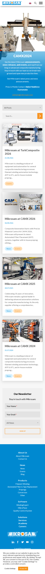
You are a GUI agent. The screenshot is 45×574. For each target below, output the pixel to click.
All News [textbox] (10, 423)
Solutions (22, 517)
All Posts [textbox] (8, 108)
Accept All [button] (23, 568)
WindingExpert (22, 505)
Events (22, 471)
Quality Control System (22, 511)
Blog (22, 474)
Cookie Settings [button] (9, 568)
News (22, 468)
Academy (22, 523)
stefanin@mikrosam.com (22, 95)
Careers (22, 526)
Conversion (22, 492)
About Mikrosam (22, 456)
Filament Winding (22, 484)
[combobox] (22, 108)
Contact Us (22, 459)
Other (22, 495)
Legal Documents (22, 548)
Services (22, 520)
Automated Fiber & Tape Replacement (22, 487)
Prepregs (22, 490)
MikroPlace (22, 508)
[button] (41, 3)
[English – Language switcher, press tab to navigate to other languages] (30, 3)
